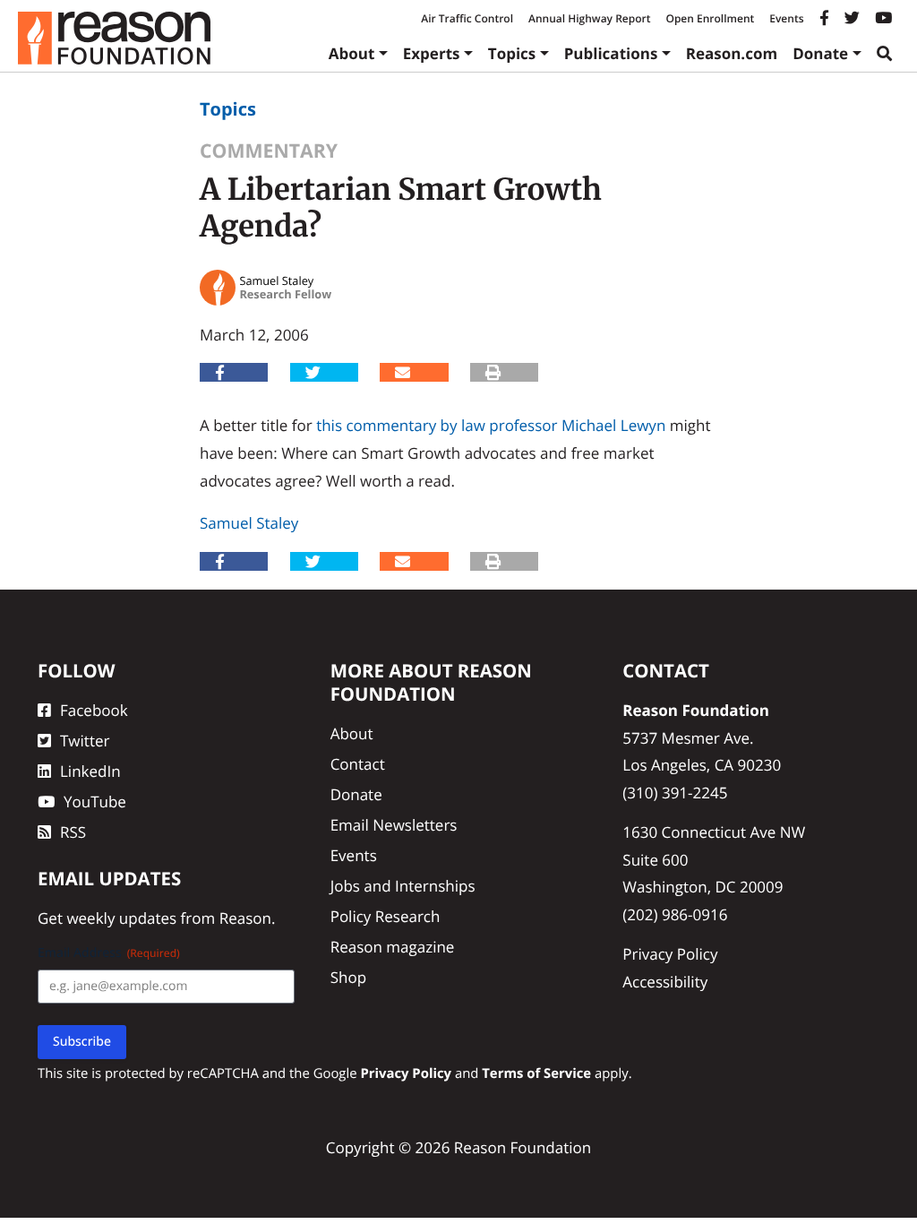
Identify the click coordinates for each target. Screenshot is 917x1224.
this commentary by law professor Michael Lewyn (490, 425)
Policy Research (385, 916)
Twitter (84, 740)
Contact (357, 764)
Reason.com (732, 53)
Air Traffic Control (467, 18)
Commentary (269, 151)
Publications (611, 53)
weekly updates (121, 918)
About (352, 53)
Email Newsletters (394, 825)
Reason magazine (392, 946)
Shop (348, 977)
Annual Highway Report (589, 18)
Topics (512, 53)
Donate (820, 53)
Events (786, 18)
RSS (73, 832)
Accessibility (664, 981)
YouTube (95, 801)
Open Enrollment (709, 18)
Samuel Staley (249, 523)
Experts (431, 53)
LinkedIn (90, 771)
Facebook (94, 710)
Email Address (109, 952)
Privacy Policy (669, 954)
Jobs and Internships (403, 885)
